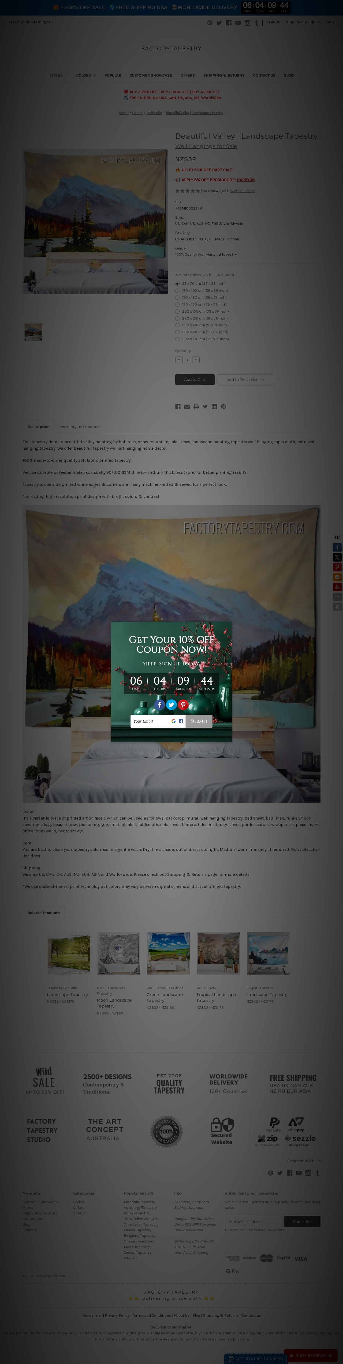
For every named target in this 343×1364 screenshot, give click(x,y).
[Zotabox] (228, 737)
